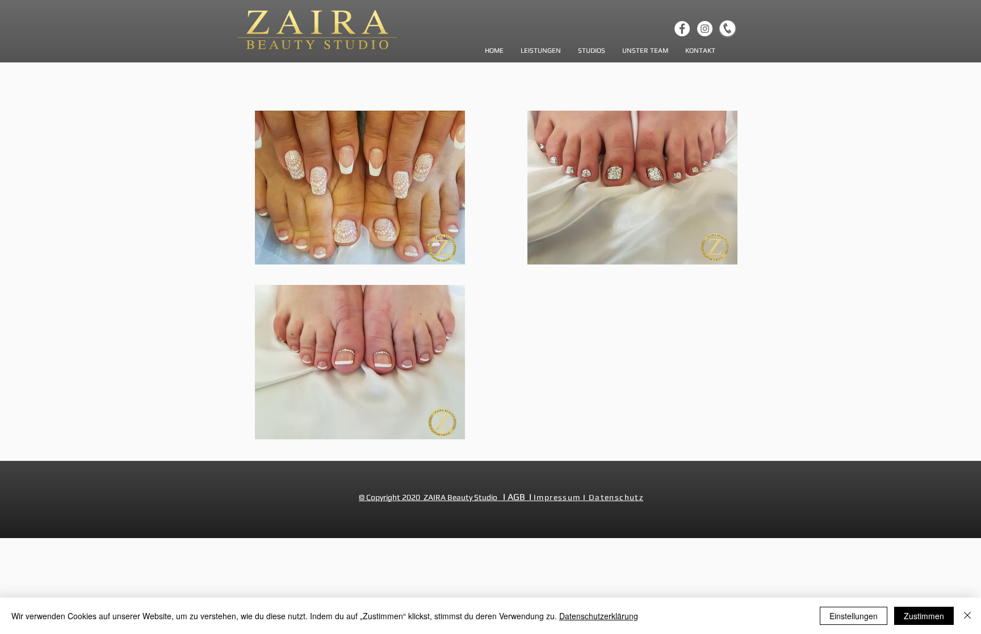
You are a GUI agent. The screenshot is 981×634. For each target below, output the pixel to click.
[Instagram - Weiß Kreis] (704, 28)
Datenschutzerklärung (598, 616)
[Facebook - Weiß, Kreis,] (682, 28)
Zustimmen (924, 616)
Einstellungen (853, 616)
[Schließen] (967, 616)
